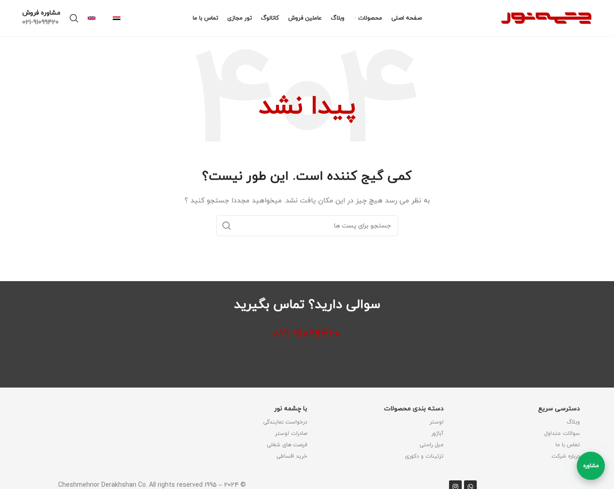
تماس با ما (567, 445)
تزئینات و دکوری (424, 456)
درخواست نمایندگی (285, 422)
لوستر (436, 422)
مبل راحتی (431, 445)
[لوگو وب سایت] (546, 17)
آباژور (437, 433)
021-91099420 (307, 334)
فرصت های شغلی (287, 445)
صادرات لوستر (291, 433)
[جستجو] (74, 18)
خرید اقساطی (291, 456)
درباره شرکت (566, 456)
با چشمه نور (290, 408)
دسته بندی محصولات (414, 408)
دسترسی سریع (559, 408)
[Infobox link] (121, 18)
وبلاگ (573, 422)
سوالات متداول (562, 433)
